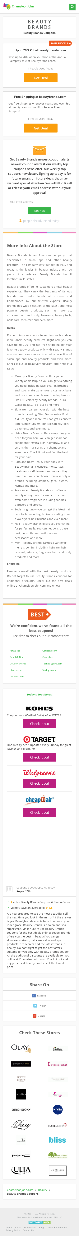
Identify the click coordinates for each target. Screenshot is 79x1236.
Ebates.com (16, 670)
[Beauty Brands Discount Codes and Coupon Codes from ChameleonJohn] (19, 6)
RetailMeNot (16, 657)
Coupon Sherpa (18, 663)
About (9, 1227)
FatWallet (15, 650)
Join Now (39, 210)
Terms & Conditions (57, 1227)
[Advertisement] (39, 849)
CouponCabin (17, 676)
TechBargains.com (52, 663)
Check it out (39, 723)
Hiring (18, 1227)
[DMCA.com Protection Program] (39, 1222)
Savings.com (49, 670)
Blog (41, 1227)
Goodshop (47, 657)
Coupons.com (49, 650)
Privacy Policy (13, 1230)
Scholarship (30, 1227)
